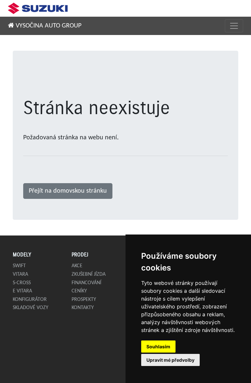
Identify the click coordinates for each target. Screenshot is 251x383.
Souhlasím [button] (158, 346)
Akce (77, 266)
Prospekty (84, 299)
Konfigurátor (30, 299)
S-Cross (22, 283)
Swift (19, 266)
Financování (86, 283)
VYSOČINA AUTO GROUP (47, 26)
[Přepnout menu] (234, 25)
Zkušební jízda (89, 274)
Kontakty (83, 307)
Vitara (20, 274)
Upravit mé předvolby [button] (170, 360)
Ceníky (79, 291)
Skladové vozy (30, 307)
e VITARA (22, 291)
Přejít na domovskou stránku (68, 191)
